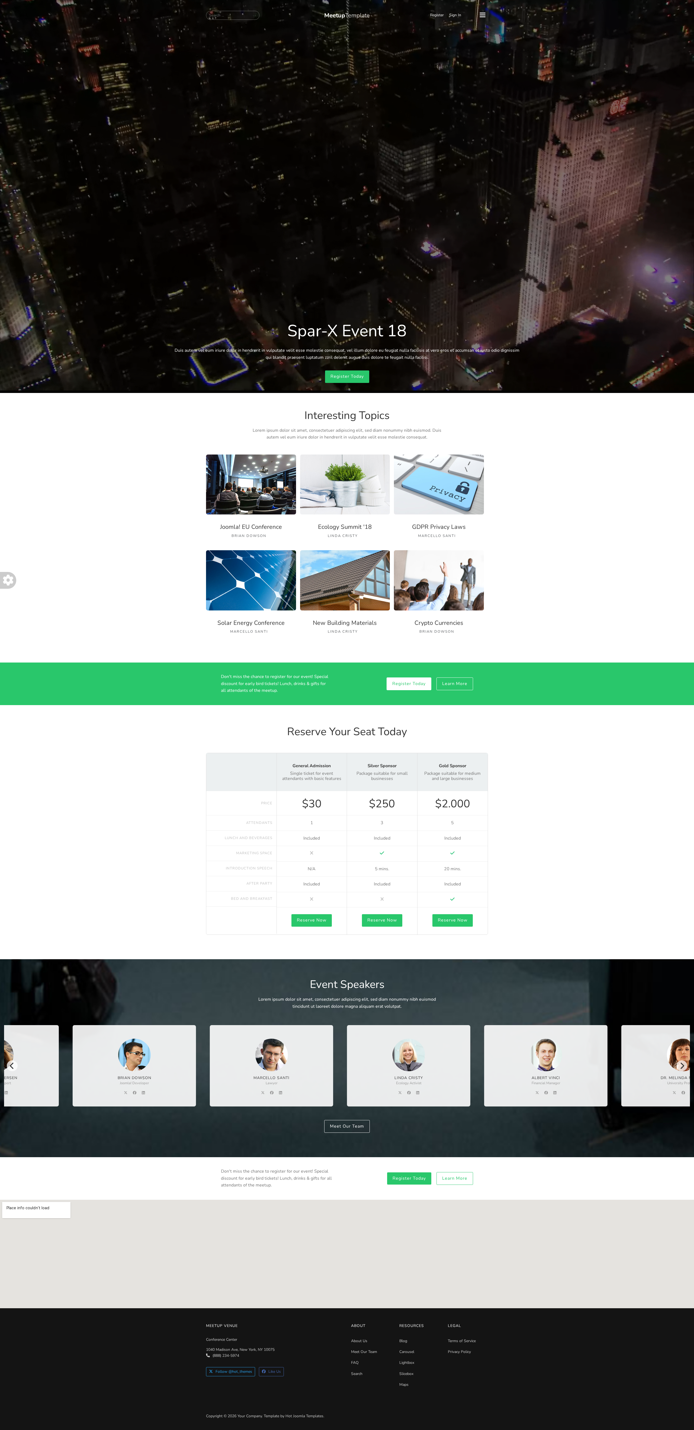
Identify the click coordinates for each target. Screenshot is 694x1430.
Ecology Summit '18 (345, 527)
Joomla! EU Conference (251, 527)
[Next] (681, 1065)
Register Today (347, 376)
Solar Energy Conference (251, 623)
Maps (404, 1384)
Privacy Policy (459, 1351)
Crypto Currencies (439, 623)
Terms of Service (462, 1340)
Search (356, 1373)
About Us (359, 1340)
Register (437, 15)
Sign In (455, 15)
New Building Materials (345, 623)
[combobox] (232, 15)
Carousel (406, 1351)
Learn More (454, 684)
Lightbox (406, 1362)
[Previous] (12, 1065)
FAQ (355, 1362)
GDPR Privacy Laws (439, 527)
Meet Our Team (347, 1126)
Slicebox (406, 1373)
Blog (403, 1340)
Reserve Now (311, 920)
